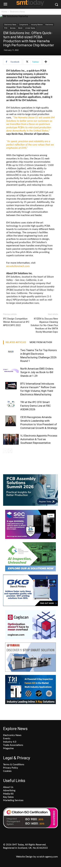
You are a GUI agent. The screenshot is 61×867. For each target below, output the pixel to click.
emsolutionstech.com (18, 266)
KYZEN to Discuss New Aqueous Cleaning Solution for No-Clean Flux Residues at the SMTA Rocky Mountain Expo (44, 325)
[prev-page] (5, 451)
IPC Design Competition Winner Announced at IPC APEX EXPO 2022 (16, 322)
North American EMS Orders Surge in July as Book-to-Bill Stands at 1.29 (36, 372)
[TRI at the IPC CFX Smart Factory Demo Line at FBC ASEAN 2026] (11, 405)
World (20, 28)
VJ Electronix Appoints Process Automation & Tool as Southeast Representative (38, 439)
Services (12, 28)
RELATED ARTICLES (16, 342)
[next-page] (10, 451)
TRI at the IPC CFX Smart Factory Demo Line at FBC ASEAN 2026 (35, 406)
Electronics (49, 24)
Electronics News (17, 11)
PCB (5, 28)
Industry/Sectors (37, 24)
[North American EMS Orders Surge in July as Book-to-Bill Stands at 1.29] (11, 372)
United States (30, 28)
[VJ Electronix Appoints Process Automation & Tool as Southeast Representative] (11, 439)
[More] (46, 62)
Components (23, 24)
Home (4, 11)
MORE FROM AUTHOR (41, 342)
